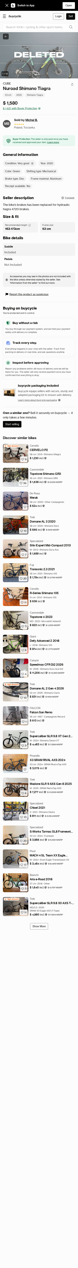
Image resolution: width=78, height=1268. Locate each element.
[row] (11, 446)
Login (58, 16)
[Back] (6, 36)
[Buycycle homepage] (15, 16)
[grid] (11, 446)
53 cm (8, 95)
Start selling (12, 424)
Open (68, 5)
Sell (71, 16)
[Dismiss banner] (7, 5)
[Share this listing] (72, 84)
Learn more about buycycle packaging (37, 400)
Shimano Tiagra (35, 95)
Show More (39, 926)
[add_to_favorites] (25, 507)
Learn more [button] (53, 142)
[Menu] (4, 16)
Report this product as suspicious (28, 294)
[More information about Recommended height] (29, 225)
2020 (19, 95)
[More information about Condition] (32, 163)
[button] (38, 458)
